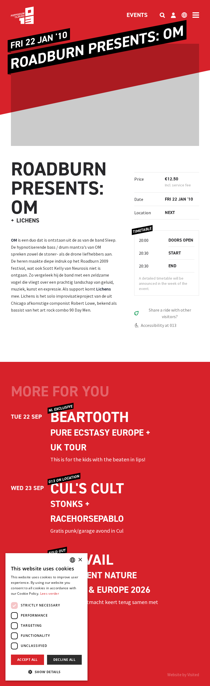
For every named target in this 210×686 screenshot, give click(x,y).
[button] (46, 672)
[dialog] (46, 617)
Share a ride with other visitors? (170, 313)
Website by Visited (183, 674)
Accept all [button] (27, 659)
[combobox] (72, 560)
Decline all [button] (64, 659)
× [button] (80, 560)
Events (137, 15)
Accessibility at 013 (158, 325)
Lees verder (49, 593)
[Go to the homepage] (30, 15)
